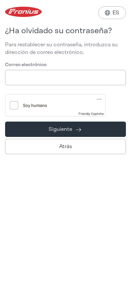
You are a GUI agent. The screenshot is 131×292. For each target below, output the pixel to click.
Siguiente (65, 129)
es (112, 13)
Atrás (65, 146)
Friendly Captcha (91, 114)
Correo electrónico (26, 64)
